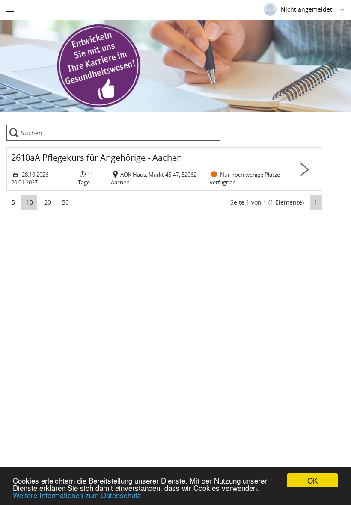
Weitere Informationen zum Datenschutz (77, 495)
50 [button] (65, 202)
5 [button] (13, 202)
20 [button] (47, 202)
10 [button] (29, 202)
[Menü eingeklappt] (9, 9)
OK (312, 480)
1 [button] (316, 202)
